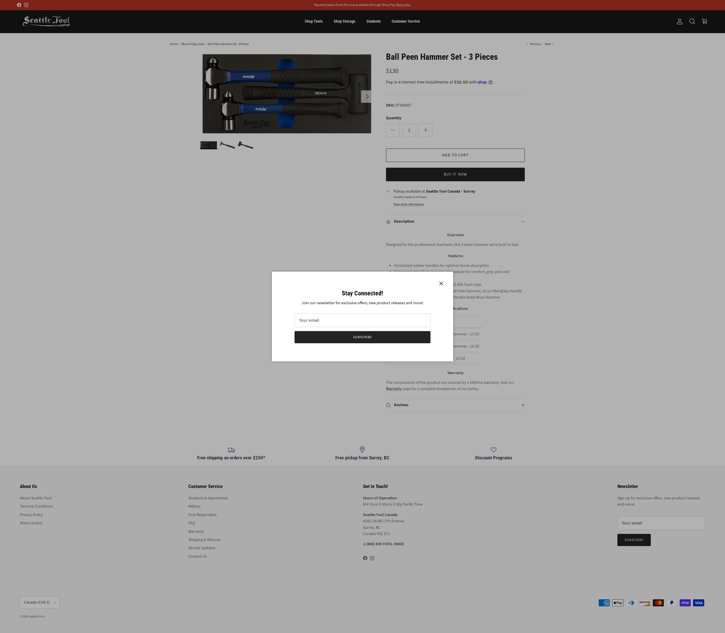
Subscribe (362, 337)
